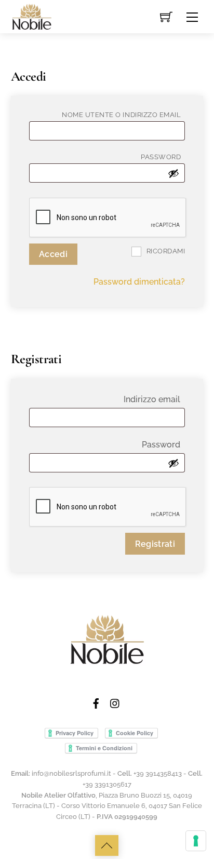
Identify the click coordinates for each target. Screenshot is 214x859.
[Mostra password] (173, 173)
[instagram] (115, 702)
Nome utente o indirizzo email (123, 114)
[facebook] (96, 702)
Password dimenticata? (139, 282)
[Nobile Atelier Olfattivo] (31, 15)
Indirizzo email (154, 399)
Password (163, 156)
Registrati (155, 544)
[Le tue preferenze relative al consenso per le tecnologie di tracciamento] (196, 841)
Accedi (53, 254)
